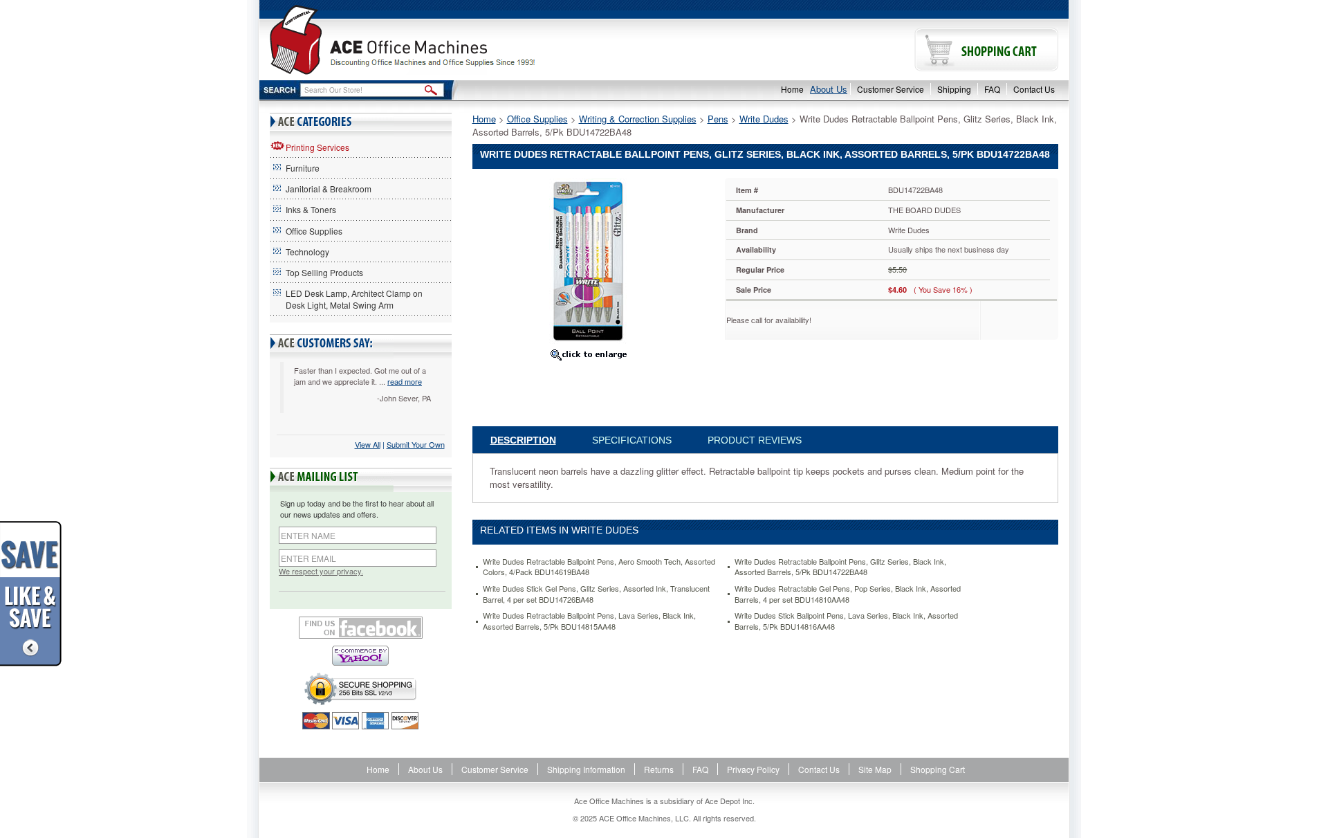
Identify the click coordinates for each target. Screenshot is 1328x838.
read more (404, 381)
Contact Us (1034, 89)
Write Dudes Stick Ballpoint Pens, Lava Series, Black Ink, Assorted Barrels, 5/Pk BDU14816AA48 (846, 621)
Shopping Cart (937, 769)
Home (792, 89)
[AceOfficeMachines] (462, 40)
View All (367, 444)
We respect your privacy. (321, 571)
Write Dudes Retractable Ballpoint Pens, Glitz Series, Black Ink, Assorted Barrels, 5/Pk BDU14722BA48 (840, 567)
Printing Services (317, 147)
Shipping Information (586, 769)
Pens (718, 118)
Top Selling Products (324, 272)
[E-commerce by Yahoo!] (361, 656)
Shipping (954, 89)
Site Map (875, 769)
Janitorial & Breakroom (328, 188)
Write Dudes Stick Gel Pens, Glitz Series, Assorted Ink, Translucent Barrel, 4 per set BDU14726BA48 (596, 594)
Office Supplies (314, 231)
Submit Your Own (416, 444)
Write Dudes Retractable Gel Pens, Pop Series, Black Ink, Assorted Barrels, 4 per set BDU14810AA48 (848, 594)
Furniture (303, 168)
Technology (307, 251)
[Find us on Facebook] (361, 628)
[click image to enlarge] (588, 354)
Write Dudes (763, 118)
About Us (828, 88)
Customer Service (890, 89)
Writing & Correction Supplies (638, 118)
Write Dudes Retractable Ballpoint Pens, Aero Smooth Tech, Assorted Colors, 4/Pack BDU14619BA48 (599, 567)
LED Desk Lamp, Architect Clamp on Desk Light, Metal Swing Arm (354, 299)
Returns (659, 769)
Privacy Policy (753, 769)
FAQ (992, 89)
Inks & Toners (311, 209)
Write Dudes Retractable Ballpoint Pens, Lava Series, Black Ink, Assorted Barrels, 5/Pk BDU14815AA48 (589, 621)
